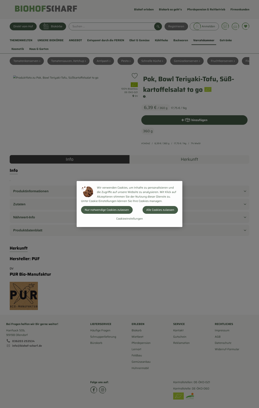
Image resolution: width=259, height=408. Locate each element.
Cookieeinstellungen (129, 218)
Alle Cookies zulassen (160, 210)
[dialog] (129, 204)
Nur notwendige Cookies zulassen (107, 210)
